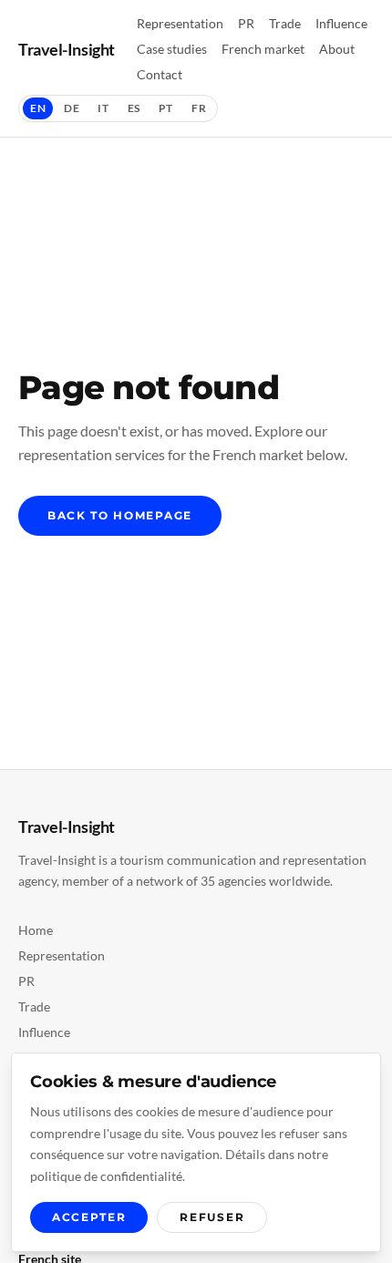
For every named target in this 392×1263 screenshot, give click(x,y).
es (134, 108)
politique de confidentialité (106, 1176)
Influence (341, 23)
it (103, 108)
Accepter (89, 1217)
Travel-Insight (66, 49)
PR (246, 23)
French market (263, 48)
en (38, 108)
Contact (159, 74)
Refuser (212, 1217)
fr (198, 108)
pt (166, 108)
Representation (180, 23)
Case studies (172, 48)
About (337, 48)
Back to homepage (119, 515)
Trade (285, 23)
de (71, 108)
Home (35, 930)
